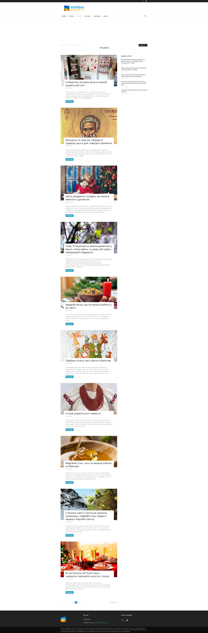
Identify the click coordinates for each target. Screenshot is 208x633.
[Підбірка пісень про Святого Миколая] (89, 346)
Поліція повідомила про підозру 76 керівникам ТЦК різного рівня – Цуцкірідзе (133, 68)
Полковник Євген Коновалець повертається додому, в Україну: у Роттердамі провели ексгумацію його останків (133, 61)
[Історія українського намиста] (89, 398)
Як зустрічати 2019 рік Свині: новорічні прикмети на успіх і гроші (87, 574)
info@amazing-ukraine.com (101, 622)
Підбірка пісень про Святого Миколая (88, 360)
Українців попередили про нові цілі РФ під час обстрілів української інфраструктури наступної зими (134, 83)
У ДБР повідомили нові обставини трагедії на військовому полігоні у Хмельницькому (133, 75)
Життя (79, 16)
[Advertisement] (117, 8)
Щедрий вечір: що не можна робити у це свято (88, 306)
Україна (71, 16)
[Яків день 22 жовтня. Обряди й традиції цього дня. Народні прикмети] (89, 126)
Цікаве (105, 16)
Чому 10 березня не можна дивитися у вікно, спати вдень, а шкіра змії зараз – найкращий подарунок (88, 249)
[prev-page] (62, 602)
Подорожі (97, 16)
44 (79, 602)
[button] (145, 16)
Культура (87, 16)
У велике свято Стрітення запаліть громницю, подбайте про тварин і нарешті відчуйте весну (86, 516)
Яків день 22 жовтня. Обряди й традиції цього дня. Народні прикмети (88, 141)
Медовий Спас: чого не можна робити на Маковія (88, 464)
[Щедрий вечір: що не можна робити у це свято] (89, 293)
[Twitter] (146, 1)
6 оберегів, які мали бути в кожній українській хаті (86, 83)
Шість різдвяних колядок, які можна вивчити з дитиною (87, 198)
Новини (64, 16)
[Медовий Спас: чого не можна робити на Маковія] (89, 451)
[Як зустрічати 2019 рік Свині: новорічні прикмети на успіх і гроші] (89, 559)
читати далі (69, 101)
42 (72, 602)
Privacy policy (86, 619)
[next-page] (83, 602)
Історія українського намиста (83, 413)
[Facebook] (143, 1)
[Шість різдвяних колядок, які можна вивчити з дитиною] (89, 183)
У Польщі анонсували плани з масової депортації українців (134, 90)
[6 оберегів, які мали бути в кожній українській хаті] (89, 70)
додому (62, 45)
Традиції (72, 45)
